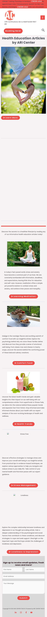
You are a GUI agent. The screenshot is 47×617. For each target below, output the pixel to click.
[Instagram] (21, 612)
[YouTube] (31, 612)
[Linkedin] (16, 612)
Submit (24, 598)
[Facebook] (26, 612)
